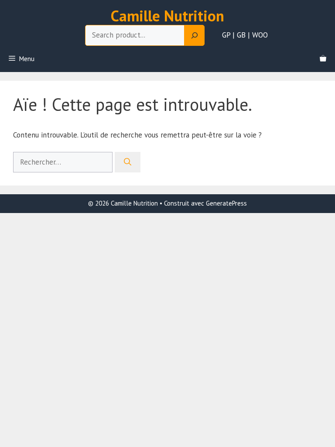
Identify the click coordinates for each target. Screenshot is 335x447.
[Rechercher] (127, 162)
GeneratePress (226, 203)
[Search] (195, 35)
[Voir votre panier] (323, 59)
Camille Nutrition (167, 16)
